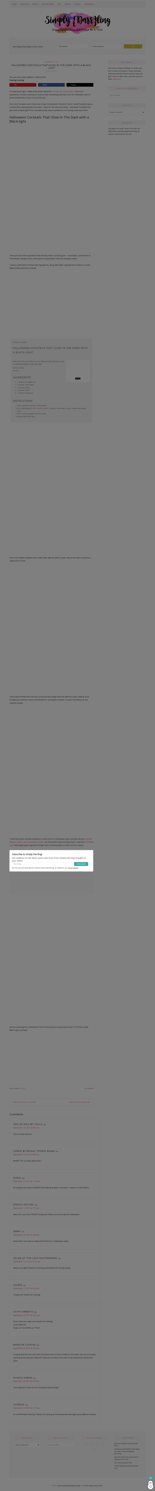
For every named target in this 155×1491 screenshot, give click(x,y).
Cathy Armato (23, 1311)
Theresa (19, 1404)
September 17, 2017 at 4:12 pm (26, 1288)
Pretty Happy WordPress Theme (69, 1485)
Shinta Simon (22, 1377)
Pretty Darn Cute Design (93, 1485)
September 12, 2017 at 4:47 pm (26, 1235)
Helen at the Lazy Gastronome (35, 1258)
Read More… (117, 79)
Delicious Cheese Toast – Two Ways (24, 1102)
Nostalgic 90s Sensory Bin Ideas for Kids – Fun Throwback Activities (126, 1451)
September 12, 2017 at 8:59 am (26, 1154)
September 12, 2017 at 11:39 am (26, 1181)
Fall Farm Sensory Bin (123, 1463)
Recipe (22, 1088)
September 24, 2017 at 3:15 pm (26, 1348)
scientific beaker (42, 408)
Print (77, 378)
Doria (17, 1177)
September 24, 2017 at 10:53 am (26, 1315)
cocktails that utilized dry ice (64, 91)
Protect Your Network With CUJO (79, 1102)
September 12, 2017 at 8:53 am (26, 1128)
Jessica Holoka (23, 1204)
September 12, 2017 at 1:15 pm (26, 1208)
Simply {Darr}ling (77, 22)
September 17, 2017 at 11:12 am (26, 1261)
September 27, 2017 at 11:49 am (26, 1408)
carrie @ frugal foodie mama (34, 1151)
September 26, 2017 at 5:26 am (26, 1381)
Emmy (17, 1231)
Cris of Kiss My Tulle (27, 1124)
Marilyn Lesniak (24, 1344)
